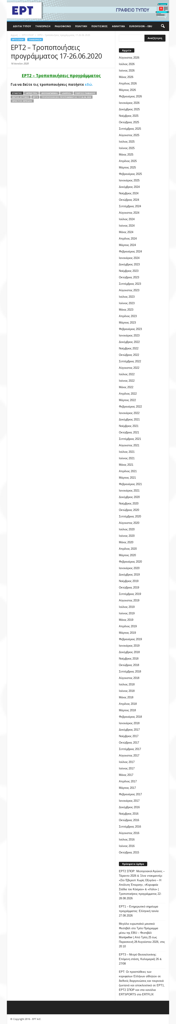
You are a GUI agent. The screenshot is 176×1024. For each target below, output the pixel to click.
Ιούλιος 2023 (127, 296)
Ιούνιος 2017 (127, 768)
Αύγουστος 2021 (129, 445)
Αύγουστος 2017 (129, 755)
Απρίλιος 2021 (128, 471)
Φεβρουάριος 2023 (130, 329)
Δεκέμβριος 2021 (129, 419)
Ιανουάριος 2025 (129, 180)
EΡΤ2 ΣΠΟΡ (18, 39)
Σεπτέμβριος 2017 (130, 749)
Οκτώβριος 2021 (129, 432)
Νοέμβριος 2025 (128, 115)
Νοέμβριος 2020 (128, 503)
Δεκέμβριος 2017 (129, 729)
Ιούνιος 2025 (127, 148)
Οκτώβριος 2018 (129, 665)
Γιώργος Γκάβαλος (85, 93)
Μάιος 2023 (126, 309)
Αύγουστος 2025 (129, 135)
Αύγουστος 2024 (129, 212)
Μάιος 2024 (126, 232)
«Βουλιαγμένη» (49, 93)
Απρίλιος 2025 (128, 161)
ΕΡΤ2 (35, 97)
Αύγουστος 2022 (129, 367)
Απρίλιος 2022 (128, 393)
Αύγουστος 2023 (129, 290)
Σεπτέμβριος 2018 (130, 671)
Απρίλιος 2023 (128, 316)
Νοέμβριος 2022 (128, 348)
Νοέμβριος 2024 (128, 193)
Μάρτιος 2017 (127, 787)
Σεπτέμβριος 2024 (130, 206)
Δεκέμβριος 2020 (129, 497)
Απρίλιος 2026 (128, 83)
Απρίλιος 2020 (128, 548)
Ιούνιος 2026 (127, 70)
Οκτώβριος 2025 (129, 122)
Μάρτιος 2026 (127, 90)
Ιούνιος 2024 (127, 225)
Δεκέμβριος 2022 (129, 342)
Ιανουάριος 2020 (129, 568)
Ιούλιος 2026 (127, 64)
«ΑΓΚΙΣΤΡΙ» (31, 93)
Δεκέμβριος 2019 (129, 574)
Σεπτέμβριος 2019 (130, 594)
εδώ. (89, 84)
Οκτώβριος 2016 (129, 820)
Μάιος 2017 (126, 775)
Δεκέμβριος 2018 (129, 652)
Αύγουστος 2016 (129, 833)
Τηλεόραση (42, 26)
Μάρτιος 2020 (127, 555)
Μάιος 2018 (126, 697)
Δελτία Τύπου (22, 26)
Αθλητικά (118, 26)
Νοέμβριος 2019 (128, 581)
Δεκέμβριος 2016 (129, 807)
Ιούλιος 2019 (127, 606)
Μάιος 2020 (126, 542)
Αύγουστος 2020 (129, 522)
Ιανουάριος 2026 (129, 102)
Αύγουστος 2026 (129, 57)
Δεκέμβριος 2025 (129, 109)
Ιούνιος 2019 (127, 613)
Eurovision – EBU (140, 26)
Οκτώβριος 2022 (129, 354)
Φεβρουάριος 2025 (130, 174)
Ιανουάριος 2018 (129, 723)
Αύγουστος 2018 (129, 678)
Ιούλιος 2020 (127, 529)
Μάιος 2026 (126, 77)
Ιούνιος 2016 (127, 846)
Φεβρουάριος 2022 (130, 406)
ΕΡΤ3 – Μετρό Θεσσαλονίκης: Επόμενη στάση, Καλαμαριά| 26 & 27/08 (140, 959)
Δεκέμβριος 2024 (129, 186)
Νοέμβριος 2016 (128, 813)
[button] (162, 26)
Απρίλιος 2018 (128, 703)
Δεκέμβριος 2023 (129, 264)
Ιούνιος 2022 (127, 380)
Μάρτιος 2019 (127, 632)
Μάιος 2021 (126, 464)
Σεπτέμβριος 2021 (130, 438)
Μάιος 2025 (126, 154)
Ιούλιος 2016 (127, 839)
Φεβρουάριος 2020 (130, 561)
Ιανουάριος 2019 (129, 645)
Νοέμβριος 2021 (128, 426)
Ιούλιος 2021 (127, 451)
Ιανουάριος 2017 (129, 800)
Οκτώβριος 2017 (129, 742)
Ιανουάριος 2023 (129, 335)
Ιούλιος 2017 (127, 762)
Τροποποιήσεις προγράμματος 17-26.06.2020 (66, 97)
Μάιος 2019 (126, 619)
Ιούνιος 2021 (127, 458)
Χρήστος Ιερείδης (22, 101)
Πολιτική (81, 26)
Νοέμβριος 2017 (128, 736)
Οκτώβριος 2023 (129, 277)
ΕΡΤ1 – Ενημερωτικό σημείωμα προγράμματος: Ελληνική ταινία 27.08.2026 (139, 911)
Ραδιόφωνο (63, 26)
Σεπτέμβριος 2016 (130, 826)
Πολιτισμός (99, 26)
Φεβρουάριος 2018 (130, 716)
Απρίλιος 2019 (128, 626)
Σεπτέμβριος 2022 (130, 361)
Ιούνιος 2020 (127, 535)
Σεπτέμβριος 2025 (130, 128)
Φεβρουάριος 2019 (130, 639)
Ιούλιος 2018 (127, 684)
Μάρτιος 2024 (127, 245)
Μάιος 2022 (126, 387)
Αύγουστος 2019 (129, 600)
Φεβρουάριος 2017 (130, 794)
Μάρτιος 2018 (127, 710)
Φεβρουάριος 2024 (130, 251)
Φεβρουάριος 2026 (130, 96)
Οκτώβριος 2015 (129, 852)
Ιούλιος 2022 (127, 374)
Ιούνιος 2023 (127, 303)
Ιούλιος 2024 (127, 219)
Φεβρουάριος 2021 (130, 484)
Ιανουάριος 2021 (129, 490)
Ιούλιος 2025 (127, 141)
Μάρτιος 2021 (127, 477)
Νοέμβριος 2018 (128, 658)
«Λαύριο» (66, 93)
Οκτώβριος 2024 (129, 199)
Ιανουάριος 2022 (129, 413)
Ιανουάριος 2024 (129, 258)
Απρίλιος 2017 (128, 781)
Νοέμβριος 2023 (128, 270)
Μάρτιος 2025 (127, 167)
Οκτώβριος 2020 (129, 510)
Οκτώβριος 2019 (129, 587)
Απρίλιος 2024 (128, 238)
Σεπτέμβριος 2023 (130, 283)
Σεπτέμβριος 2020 (130, 516)
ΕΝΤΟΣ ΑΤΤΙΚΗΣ (20, 97)
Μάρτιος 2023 (127, 322)
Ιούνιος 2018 (127, 691)
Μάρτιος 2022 (127, 400)
